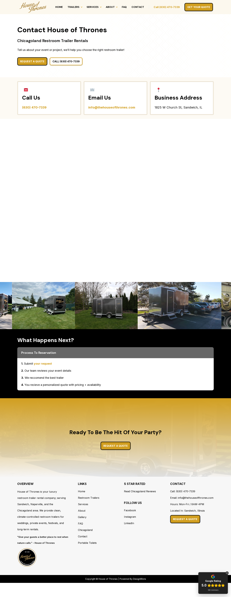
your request (43, 363)
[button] (74, 7)
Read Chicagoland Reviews (140, 491)
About (81, 510)
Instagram (130, 516)
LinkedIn (129, 523)
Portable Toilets (87, 542)
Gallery (82, 517)
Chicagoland (85, 530)
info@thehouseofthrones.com (111, 107)
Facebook (130, 510)
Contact (138, 7)
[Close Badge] (227, 573)
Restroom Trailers (88, 497)
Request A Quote (32, 61)
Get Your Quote (198, 7)
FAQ (124, 7)
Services (83, 504)
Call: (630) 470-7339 (182, 491)
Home (59, 7)
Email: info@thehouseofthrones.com (191, 497)
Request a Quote (185, 519)
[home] (33, 7)
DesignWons (139, 579)
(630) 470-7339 (34, 107)
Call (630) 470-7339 (167, 7)
